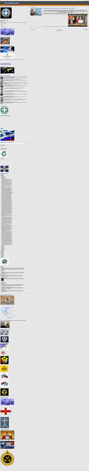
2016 (1, 252)
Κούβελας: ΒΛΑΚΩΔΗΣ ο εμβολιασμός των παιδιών (6, 236)
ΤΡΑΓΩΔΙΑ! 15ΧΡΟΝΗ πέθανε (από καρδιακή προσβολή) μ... (7, 240)
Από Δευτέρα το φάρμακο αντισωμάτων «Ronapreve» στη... (6, 211)
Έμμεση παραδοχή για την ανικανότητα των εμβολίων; (6, 201)
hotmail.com (2, 282)
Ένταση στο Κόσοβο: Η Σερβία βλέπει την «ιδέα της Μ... (6, 190)
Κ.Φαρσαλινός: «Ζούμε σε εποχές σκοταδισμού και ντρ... (6, 220)
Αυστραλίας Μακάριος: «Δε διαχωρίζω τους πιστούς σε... (6, 203)
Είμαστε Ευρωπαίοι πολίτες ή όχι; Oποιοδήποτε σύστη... (6, 191)
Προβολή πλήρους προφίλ (3, 23)
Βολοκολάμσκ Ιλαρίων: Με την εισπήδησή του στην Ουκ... (6, 222)
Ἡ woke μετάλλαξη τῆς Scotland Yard (7, 278)
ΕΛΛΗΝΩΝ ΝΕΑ (11, 3)
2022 (1, 175)
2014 (1, 253)
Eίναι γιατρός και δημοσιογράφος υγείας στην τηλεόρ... (6, 207)
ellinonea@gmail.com (20, 59)
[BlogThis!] (38, 27)
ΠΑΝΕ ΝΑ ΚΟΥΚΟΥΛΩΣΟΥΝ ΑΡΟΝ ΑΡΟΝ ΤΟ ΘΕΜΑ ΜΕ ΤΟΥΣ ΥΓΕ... (7, 208)
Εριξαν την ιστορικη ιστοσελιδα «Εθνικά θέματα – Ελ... (6, 224)
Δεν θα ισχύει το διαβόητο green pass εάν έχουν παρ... (6, 193)
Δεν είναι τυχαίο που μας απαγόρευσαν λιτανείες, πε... (6, 238)
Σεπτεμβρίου (3, 178)
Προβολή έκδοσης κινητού (59, 30)
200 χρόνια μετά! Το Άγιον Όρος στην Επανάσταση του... (6, 187)
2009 (1, 256)
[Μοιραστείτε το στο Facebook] (39, 27)
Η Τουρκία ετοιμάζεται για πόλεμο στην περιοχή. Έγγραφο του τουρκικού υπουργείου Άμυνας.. (10, 272)
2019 (1, 250)
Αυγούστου (3, 245)
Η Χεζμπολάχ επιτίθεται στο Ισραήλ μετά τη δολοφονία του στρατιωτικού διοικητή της (9, 290)
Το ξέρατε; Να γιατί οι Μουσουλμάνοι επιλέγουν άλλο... (6, 241)
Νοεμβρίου (3, 177)
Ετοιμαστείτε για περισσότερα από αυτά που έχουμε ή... (6, 235)
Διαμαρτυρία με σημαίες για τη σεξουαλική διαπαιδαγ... (6, 209)
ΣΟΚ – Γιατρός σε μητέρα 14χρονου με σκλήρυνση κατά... (6, 217)
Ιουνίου (2, 246)
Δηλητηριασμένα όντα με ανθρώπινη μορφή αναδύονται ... (6, 233)
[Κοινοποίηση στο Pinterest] (40, 27)
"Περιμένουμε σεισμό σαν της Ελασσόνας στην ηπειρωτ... (6, 182)
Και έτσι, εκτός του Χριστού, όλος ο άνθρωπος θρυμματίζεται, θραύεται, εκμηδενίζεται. (12, 90)
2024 (1, 174)
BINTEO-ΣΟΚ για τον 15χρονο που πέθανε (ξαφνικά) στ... (6, 223)
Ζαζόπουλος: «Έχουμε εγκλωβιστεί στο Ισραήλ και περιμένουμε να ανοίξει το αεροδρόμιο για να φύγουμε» (11, 287)
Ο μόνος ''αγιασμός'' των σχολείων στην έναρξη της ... (6, 237)
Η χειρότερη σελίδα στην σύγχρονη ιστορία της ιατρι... (6, 232)
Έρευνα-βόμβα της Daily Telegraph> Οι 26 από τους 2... (6, 204)
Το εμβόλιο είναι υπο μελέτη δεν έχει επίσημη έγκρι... (6, 226)
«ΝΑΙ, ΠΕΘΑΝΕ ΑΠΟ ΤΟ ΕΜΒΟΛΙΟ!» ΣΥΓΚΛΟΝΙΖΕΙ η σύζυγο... (7, 218)
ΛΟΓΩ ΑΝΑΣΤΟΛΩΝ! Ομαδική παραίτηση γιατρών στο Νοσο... (7, 243)
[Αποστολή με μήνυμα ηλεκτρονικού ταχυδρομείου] (37, 27)
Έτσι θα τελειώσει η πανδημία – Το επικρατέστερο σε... (6, 188)
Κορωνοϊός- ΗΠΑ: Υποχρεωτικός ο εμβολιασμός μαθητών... (6, 180)
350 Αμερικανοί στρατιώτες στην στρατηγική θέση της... (6, 212)
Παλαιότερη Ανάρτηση (86, 29)
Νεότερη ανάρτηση (32, 29)
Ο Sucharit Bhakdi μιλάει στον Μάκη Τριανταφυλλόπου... (6, 205)
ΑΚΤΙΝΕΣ (2, 267)
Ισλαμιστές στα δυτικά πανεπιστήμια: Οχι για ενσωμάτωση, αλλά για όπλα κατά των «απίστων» (10, 275)
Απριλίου (3, 247)
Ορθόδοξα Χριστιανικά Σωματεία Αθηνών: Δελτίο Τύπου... (6, 239)
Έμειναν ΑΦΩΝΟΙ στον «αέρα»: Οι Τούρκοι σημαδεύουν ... (6, 202)
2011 (1, 255)
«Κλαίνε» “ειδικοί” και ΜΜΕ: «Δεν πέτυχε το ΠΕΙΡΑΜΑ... (6, 221)
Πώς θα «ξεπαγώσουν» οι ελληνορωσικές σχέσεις (8, 93)
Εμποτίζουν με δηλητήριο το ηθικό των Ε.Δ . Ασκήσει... (6, 234)
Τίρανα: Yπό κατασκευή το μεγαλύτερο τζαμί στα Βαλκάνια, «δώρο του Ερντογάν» (12, 79)
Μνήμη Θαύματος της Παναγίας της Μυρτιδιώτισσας (6, 189)
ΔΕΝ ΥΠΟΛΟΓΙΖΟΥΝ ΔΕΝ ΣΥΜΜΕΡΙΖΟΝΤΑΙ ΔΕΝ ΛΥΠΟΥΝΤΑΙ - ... (7, 192)
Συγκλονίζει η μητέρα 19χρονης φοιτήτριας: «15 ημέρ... (6, 219)
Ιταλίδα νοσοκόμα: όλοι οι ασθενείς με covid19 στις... (6, 213)
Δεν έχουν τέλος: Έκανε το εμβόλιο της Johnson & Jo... (6, 227)
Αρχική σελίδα (59, 29)
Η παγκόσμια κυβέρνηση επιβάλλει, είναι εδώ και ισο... (6, 242)
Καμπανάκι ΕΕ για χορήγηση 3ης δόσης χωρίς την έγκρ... (6, 210)
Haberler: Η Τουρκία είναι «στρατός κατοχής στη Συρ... (6, 196)
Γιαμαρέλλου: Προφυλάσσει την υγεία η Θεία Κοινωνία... (6, 186)
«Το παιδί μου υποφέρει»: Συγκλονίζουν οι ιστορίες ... (6, 195)
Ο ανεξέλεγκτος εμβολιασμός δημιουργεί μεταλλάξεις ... (6, 194)
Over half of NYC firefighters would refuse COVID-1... (6, 179)
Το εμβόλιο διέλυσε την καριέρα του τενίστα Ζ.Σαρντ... (6, 197)
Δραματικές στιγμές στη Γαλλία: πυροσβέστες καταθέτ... (6, 225)
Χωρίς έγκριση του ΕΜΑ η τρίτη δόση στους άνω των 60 (6, 206)
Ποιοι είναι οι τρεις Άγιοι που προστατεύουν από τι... (6, 181)
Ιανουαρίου (3, 249)
